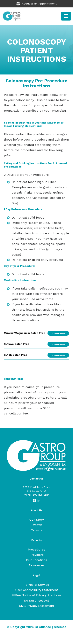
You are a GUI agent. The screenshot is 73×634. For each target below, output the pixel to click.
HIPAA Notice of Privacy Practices (36, 595)
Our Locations (36, 560)
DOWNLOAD (58, 333)
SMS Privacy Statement (36, 606)
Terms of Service (36, 584)
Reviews (36, 525)
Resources (36, 565)
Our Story (36, 519)
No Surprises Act (36, 600)
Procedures (36, 549)
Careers (36, 530)
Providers (37, 555)
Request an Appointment (39, 3)
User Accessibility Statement (36, 590)
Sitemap (60, 627)
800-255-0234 (41, 494)
